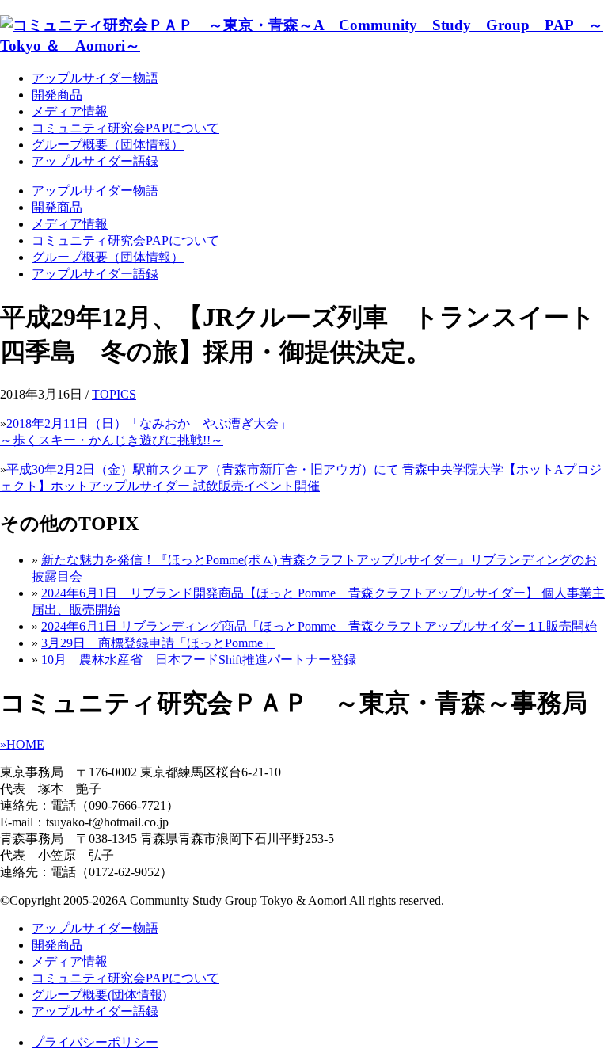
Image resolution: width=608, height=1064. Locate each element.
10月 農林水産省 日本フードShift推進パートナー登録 (198, 659)
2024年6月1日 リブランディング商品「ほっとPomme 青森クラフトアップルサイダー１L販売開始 (319, 626)
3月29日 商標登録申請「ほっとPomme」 (158, 643)
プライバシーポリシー (95, 1042)
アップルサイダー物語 (95, 78)
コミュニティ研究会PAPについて (125, 128)
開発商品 (57, 94)
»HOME (22, 744)
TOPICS (114, 394)
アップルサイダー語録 (95, 161)
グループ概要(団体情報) (99, 994)
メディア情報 (70, 111)
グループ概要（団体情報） (108, 144)
